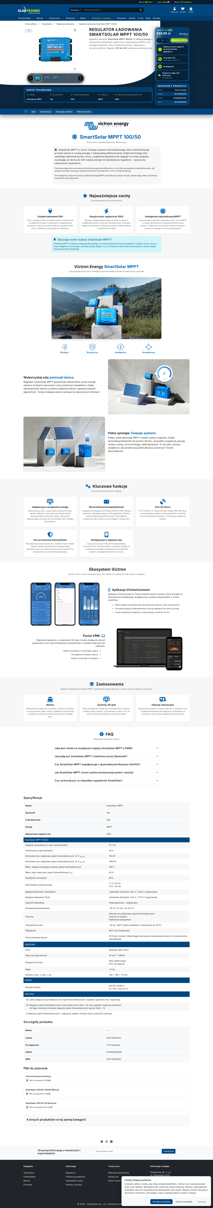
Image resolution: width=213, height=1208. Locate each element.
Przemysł (70, 18)
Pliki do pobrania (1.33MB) (38, 1094)
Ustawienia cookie (74, 1180)
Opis (33, 112)
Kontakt (156, 18)
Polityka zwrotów (74, 1184)
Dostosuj (202, 1201)
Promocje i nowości (101, 18)
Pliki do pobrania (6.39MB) (38, 1080)
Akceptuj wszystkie (161, 1201)
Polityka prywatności (75, 1176)
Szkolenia (121, 18)
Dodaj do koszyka (179, 40)
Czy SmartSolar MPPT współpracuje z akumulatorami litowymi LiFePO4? (97, 764)
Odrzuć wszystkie (184, 1201)
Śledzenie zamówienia (118, 1172)
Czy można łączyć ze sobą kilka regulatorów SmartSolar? (88, 780)
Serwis (132, 18)
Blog (148, 18)
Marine (39, 18)
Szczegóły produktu (64, 112)
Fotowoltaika (24, 18)
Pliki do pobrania (84, 112)
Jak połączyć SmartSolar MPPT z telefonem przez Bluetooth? (91, 756)
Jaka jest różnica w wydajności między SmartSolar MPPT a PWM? (94, 748)
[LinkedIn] (111, 1141)
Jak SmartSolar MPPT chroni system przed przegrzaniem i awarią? (94, 772)
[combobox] (110, 10)
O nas (140, 18)
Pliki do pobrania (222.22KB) (39, 1107)
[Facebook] (102, 1141)
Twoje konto (114, 1166)
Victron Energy (180, 90)
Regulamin (70, 1172)
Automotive (54, 18)
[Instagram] (106, 1141)
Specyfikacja (45, 112)
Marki (83, 18)
